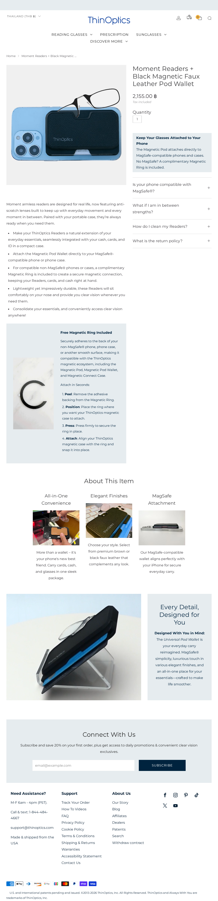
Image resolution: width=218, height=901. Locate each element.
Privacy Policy (73, 823)
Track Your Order (76, 803)
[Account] (178, 18)
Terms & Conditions (78, 836)
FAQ (65, 816)
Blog (116, 809)
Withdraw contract (128, 843)
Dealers (118, 823)
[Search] (209, 18)
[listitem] (109, 5)
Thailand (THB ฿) (21, 16)
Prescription (114, 35)
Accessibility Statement (82, 856)
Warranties (71, 849)
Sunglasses (149, 35)
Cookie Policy (73, 829)
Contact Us (71, 863)
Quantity (142, 112)
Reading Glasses (69, 35)
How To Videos (74, 809)
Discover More (106, 41)
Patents (119, 829)
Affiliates (119, 816)
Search (118, 836)
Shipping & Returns (78, 843)
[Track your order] (189, 17)
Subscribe (162, 765)
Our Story (120, 803)
